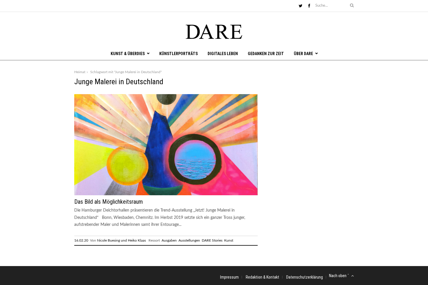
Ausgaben (169, 240)
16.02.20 (81, 240)
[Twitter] (301, 6)
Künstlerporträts (178, 53)
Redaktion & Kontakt (262, 277)
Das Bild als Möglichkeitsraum (108, 201)
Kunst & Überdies (128, 53)
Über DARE (303, 53)
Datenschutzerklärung (304, 277)
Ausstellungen (189, 240)
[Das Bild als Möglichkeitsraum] (166, 194)
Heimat (79, 72)
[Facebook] (309, 6)
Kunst (228, 240)
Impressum (229, 277)
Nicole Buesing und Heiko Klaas (121, 240)
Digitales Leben (223, 53)
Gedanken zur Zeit (266, 53)
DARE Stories (212, 240)
